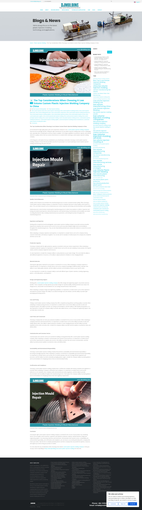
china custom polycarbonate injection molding (53, 116)
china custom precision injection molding (73, 116)
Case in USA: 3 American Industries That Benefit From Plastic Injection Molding (102, 470)
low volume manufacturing (99, 147)
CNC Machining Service (56, 468)
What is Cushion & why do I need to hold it (81, 463)
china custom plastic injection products (60, 114)
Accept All (132, 504)
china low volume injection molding (100, 87)
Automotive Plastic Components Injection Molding (60, 470)
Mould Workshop (76, 483)
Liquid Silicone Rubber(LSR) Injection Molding (59, 465)
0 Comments (34, 123)
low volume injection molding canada (102, 113)
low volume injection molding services (102, 136)
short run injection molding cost (100, 201)
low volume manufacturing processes (101, 156)
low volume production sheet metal (101, 187)
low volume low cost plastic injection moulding (101, 144)
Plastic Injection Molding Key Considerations (78, 469)
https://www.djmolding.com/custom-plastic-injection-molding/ (59, 448)
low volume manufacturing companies (99, 151)
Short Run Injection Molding (99, 199)
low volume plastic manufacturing (100, 174)
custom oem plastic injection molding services (69, 117)
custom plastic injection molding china (101, 97)
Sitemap (38, 506)
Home (41, 10)
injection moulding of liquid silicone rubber (101, 98)
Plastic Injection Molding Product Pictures (60, 462)
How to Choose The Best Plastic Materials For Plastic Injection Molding (81, 471)
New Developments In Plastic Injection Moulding (80, 466)
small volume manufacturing (98, 212)
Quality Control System (77, 485)
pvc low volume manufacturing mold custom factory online (101, 196)
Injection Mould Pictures (56, 483)
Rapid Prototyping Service (56, 467)
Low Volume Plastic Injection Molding (101, 171)
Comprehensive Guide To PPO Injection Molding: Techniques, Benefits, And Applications (101, 58)
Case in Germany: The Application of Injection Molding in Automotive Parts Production (101, 463)
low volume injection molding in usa (101, 128)
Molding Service (55, 10)
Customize (113, 504)
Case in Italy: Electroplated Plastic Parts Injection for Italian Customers (101, 485)
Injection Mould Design (56, 484)
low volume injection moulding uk (101, 141)
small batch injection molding (101, 205)
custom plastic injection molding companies (78, 129)
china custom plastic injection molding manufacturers (78, 112)
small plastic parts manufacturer (101, 208)
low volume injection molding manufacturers (100, 131)
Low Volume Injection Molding (101, 109)
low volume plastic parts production (100, 180)
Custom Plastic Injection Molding (58, 463)
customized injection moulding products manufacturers (71, 119)
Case (89, 10)
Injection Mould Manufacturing (57, 485)
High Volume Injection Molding (57, 475)
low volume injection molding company (100, 122)
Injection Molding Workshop (78, 482)
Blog (94, 10)
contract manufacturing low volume (101, 90)
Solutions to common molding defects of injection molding (81, 481)
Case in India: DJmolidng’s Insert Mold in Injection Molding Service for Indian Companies (102, 491)
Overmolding (54, 479)
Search (95, 48)
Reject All (123, 504)
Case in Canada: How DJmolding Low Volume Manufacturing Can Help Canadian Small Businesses (102, 482)
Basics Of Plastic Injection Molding (79, 464)
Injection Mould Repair (56, 487)
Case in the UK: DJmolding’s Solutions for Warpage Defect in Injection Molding (102, 475)
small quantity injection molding (100, 210)
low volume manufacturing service (100, 158)
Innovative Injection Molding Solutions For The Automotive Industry (81, 476)
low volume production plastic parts (101, 184)
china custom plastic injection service (77, 114)
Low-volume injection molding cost (101, 101)
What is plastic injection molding (79, 462)
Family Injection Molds (56, 488)
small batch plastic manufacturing (100, 207)
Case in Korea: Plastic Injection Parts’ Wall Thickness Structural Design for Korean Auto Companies (102, 488)
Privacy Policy (33, 506)
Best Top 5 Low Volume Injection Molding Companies (101, 82)
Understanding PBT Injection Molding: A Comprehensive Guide (102, 61)
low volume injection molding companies (101, 117)
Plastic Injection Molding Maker (39, 109)
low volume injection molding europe (102, 125)
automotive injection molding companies (101, 78)
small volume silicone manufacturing (100, 214)
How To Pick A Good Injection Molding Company (80, 478)
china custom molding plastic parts (43, 112)
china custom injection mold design (52, 110)
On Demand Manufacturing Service (58, 482)
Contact (100, 10)
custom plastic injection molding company (47, 283)
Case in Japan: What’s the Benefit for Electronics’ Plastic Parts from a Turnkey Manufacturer (101, 467)
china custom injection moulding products (69, 110)
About (47, 10)
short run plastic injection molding (100, 203)
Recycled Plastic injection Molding (58, 472)
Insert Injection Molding (56, 478)
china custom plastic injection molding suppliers (40, 114)
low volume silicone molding (98, 188)
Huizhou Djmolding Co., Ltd (36, 465)
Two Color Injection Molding (57, 481)
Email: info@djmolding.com (36, 1)
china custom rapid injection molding (51, 117)
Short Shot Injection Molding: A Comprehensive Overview (101, 72)
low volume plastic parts (98, 177)
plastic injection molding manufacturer (100, 192)
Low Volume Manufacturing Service (58, 474)
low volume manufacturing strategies (99, 166)
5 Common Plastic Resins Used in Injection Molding (81, 474)
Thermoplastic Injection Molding (58, 477)
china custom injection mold (38, 110)
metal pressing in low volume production (102, 190)
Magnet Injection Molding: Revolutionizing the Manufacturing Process (102, 69)
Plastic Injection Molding (40, 43)
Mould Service (65, 10)
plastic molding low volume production (102, 194)
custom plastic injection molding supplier (50, 119)
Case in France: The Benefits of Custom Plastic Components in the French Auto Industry (101, 478)
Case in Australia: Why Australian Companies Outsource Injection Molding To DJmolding (102, 472)
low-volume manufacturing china (101, 105)
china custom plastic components (58, 112)
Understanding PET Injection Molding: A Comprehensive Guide (102, 65)
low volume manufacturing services (102, 161)
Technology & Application (78, 10)
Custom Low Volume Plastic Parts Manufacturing (101, 94)
